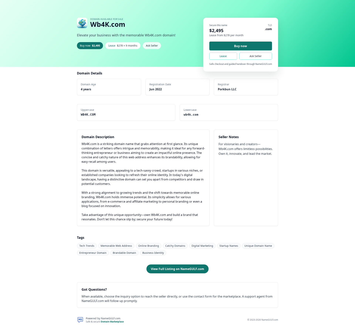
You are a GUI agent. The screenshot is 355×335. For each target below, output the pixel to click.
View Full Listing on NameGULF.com (177, 269)
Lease (122, 45)
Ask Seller (152, 45)
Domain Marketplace (112, 321)
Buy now (90, 45)
